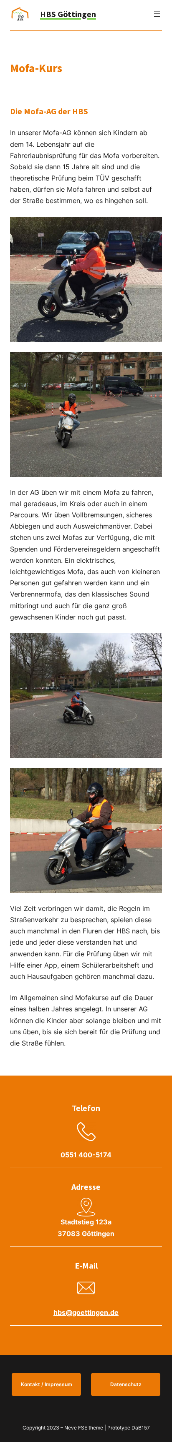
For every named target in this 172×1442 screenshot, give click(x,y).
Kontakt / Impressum (46, 1384)
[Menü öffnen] (157, 14)
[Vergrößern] (151, 227)
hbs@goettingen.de (86, 1312)
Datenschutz (126, 1384)
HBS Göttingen (68, 14)
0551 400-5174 (86, 1155)
